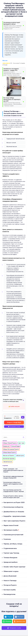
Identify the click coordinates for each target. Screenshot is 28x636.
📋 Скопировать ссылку (14, 426)
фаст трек (21, 443)
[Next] (23, 86)
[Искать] (23, 437)
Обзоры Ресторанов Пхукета (11, 449)
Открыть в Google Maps (14, 422)
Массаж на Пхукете (8, 455)
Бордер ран (6, 446)
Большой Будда (15, 446)
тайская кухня (20, 455)
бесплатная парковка (9, 458)
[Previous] (4, 86)
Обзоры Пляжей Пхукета (10, 443)
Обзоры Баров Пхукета (9, 452)
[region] (14, 86)
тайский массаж (7, 461)
